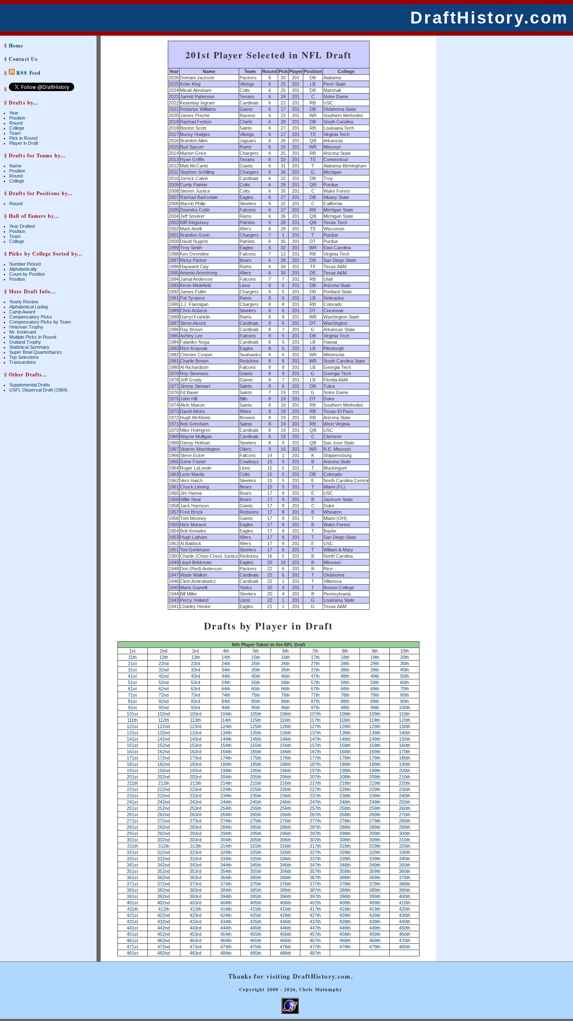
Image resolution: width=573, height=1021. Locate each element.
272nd (163, 820)
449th (374, 927)
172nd (163, 757)
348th (345, 864)
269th (374, 814)
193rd (195, 770)
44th (225, 676)
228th (345, 789)
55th (255, 682)
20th (404, 657)
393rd (195, 896)
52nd (164, 682)
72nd (164, 694)
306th (285, 839)
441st (132, 927)
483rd (195, 953)
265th (255, 814)
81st (132, 701)
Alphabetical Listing (28, 306)
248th (345, 801)
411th (132, 908)
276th (285, 820)
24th (225, 663)
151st (132, 745)
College (16, 128)
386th (285, 890)
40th (404, 669)
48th (345, 676)
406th (285, 902)
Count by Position (27, 274)
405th (255, 902)
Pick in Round (23, 138)
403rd (195, 902)
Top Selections (24, 357)
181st (132, 764)
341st (132, 864)
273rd (195, 820)
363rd (195, 877)
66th (285, 688)
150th (404, 739)
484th (226, 953)
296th (285, 833)
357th (315, 871)
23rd (195, 663)
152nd (163, 745)
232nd (163, 795)
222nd (163, 789)
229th (374, 789)
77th (315, 694)
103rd (195, 713)
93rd (195, 707)
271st (132, 820)
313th (195, 846)
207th (315, 776)
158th (345, 745)
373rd (195, 883)
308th (345, 839)
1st (132, 650)
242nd (163, 801)
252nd (163, 808)
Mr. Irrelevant (22, 331)
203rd (195, 776)
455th (255, 934)
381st (132, 890)
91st (132, 707)
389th (374, 890)
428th (345, 915)
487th (315, 953)
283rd (195, 827)
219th (374, 783)
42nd (164, 676)
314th (226, 846)
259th (374, 808)
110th (404, 713)
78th (345, 694)
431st (132, 921)
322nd (163, 852)
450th (404, 927)
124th (226, 726)
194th (226, 770)
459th (374, 934)
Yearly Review (23, 301)
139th (374, 732)
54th (225, 682)
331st (132, 858)
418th (345, 908)
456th (285, 934)
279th (374, 820)
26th (285, 663)
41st (132, 676)
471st (132, 946)
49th (374, 676)
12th (163, 657)
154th (226, 745)
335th (255, 858)
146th (285, 739)
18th (345, 657)
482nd (163, 953)
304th (226, 839)
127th (315, 726)
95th (255, 707)
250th (404, 801)
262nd (163, 814)
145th (255, 739)
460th (404, 934)
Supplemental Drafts (29, 384)
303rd (195, 839)
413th (195, 908)
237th (315, 795)
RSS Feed (28, 72)
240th (404, 795)
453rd (195, 934)
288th (345, 827)
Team (15, 133)
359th (374, 871)
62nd (164, 688)
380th (404, 883)
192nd (163, 770)
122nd (163, 726)
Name (15, 165)
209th (374, 776)
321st (132, 852)
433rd (195, 921)
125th (255, 726)
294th (226, 833)
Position (17, 117)
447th (315, 927)
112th (163, 720)
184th (226, 764)
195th (255, 770)
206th (285, 776)
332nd (163, 858)
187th (315, 764)
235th (255, 795)
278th (345, 820)
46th (285, 676)
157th (315, 745)
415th (255, 908)
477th (315, 946)
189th (374, 764)
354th (226, 871)
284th (226, 827)
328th (345, 852)
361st (132, 877)
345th (255, 864)
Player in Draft (23, 143)
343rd (195, 864)
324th (226, 852)
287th (315, 827)
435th (255, 921)
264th (226, 814)
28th (345, 663)
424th (226, 915)
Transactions (22, 362)
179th (374, 757)
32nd (164, 669)
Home (16, 45)
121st (132, 726)
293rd (195, 833)
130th (404, 726)
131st (132, 732)
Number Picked (25, 263)
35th (255, 669)
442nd (163, 927)
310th (404, 839)
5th (256, 650)
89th (374, 701)
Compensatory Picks (30, 316)
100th (404, 707)
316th (285, 846)
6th (285, 650)
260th (404, 808)
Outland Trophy (25, 342)
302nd (163, 839)
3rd (195, 650)
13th (195, 657)
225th (255, 789)
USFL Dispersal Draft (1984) (38, 389)
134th (226, 732)
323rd (195, 852)
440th (404, 921)
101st (132, 713)
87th (315, 701)
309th (374, 839)
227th (315, 789)
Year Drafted (22, 226)
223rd (195, 789)
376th (285, 883)
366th (285, 877)
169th (374, 751)
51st (132, 682)
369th (374, 877)
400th (404, 896)
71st (132, 694)
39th (374, 669)
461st (132, 940)
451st (132, 934)
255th (255, 808)
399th (374, 896)
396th (285, 896)
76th (285, 694)
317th (315, 846)
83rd (195, 701)
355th (255, 871)
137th (315, 732)
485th (255, 953)
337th (315, 858)
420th (404, 908)
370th (404, 877)
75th (255, 694)
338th (345, 858)
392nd (163, 896)
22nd (164, 663)
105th (255, 713)
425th (255, 915)
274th (226, 820)
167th (315, 751)
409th (374, 902)
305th (255, 839)
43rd (195, 676)
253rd (195, 808)
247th (315, 801)
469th (374, 940)
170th (404, 751)
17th (315, 657)
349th (374, 864)
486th (285, 953)
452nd (163, 934)
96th (285, 707)
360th (404, 871)
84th (225, 701)
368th (345, 877)
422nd (163, 915)
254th (226, 808)
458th (345, 934)
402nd (163, 902)
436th (285, 921)
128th (345, 726)
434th (226, 921)
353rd (195, 871)
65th (255, 688)
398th (345, 896)
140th (404, 732)
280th (404, 820)
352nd (163, 871)
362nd (163, 877)
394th (226, 896)
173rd (195, 757)
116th (285, 720)
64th (225, 688)
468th (345, 940)
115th (255, 720)
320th (404, 846)
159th (374, 745)
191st (132, 770)
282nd (163, 827)
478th (345, 946)
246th (285, 801)
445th (255, 927)
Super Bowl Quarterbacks (35, 352)
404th (226, 902)
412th (163, 908)
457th (315, 934)
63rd (195, 688)
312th (163, 846)
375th (255, 883)
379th (374, 883)
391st (132, 896)
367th (315, 877)
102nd (163, 713)
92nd (164, 707)
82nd (164, 701)
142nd (163, 739)
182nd (163, 764)
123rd (195, 726)
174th (226, 757)
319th (374, 846)
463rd (195, 940)
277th (315, 820)
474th (226, 946)
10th (404, 650)
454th (226, 934)
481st (132, 953)
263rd (195, 814)
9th (375, 650)
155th (255, 745)
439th (374, 921)
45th (255, 676)
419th (374, 908)
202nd (163, 776)
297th (315, 833)
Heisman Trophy (26, 326)
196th (285, 770)
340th (404, 858)
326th (285, 852)
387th (315, 890)
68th (345, 688)
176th (285, 757)
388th (345, 890)
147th (315, 739)
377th (315, 883)
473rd (195, 946)
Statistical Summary (29, 347)
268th (345, 814)
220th (404, 783)
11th (132, 657)
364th (226, 877)
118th (344, 720)
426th (285, 915)
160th (404, 745)
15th (255, 657)
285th (255, 827)
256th (285, 808)
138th (345, 732)
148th (345, 739)
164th (226, 751)
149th (374, 739)
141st (132, 739)
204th (226, 776)
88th (345, 701)
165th (255, 751)
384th (226, 890)
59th (374, 682)
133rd (195, 732)
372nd (163, 883)
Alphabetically (23, 269)
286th (285, 827)
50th (404, 676)
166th (285, 751)
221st (132, 789)
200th (404, 770)
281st (132, 827)
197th (315, 770)
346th (285, 864)
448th (345, 927)
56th (285, 682)
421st (132, 915)
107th (315, 713)
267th (315, 814)
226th (285, 789)
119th (374, 720)
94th (225, 707)
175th (255, 757)
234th (226, 795)
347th (315, 864)
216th (285, 783)
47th (315, 676)
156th (285, 745)
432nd (163, 921)
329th (374, 852)
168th (345, 751)
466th (285, 940)
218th (345, 783)
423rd (195, 915)
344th (226, 864)
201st (132, 776)
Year (13, 112)
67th (315, 688)
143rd (195, 739)
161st (132, 751)
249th (374, 801)
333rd (195, 858)
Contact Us (23, 59)
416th (285, 908)
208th (345, 776)
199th (374, 770)
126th (285, 726)
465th (255, 940)
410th (404, 902)
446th (285, 927)
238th (345, 795)
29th (374, 663)
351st (132, 871)
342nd (163, 864)
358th (345, 871)
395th (255, 896)
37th (315, 669)
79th (374, 694)
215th (255, 783)
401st (132, 902)
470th (404, 940)
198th (345, 770)
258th (345, 808)
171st (132, 757)
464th (226, 940)
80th (404, 694)
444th (226, 927)
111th (132, 720)
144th (226, 739)
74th (225, 694)
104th (226, 713)
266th (285, 814)
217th (315, 783)
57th (315, 682)
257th (315, 808)
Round (16, 122)
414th (226, 908)
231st (132, 795)
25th (255, 663)
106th (285, 713)
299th (374, 833)
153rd (195, 745)
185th (255, 764)
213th (195, 783)
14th (225, 657)
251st (132, 808)
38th (345, 669)
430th (404, 915)
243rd (195, 801)
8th (345, 650)
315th (255, 846)
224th (226, 789)
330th (404, 852)
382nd (163, 890)
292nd (163, 833)
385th (255, 890)
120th (404, 720)
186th (285, 764)
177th (315, 757)
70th (404, 688)
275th (255, 820)
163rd (195, 751)
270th (404, 814)
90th (404, 701)
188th (345, 764)
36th (285, 669)
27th (315, 663)
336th (285, 858)
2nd (163, 650)
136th (285, 732)
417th (315, 908)
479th (374, 946)
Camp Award (22, 311)
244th (226, 801)
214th (226, 783)
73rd (195, 694)
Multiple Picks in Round (32, 336)
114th (225, 720)
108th (345, 713)
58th (345, 682)
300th (404, 833)
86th (285, 701)
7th (315, 650)
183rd (195, 764)
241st (132, 801)
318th (345, 846)
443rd (195, 927)
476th (285, 946)
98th (345, 707)
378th (345, 883)
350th (404, 864)
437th (315, 921)
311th (132, 846)
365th (255, 877)
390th (404, 890)
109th (374, 713)
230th (404, 789)
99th (374, 707)
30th (404, 663)
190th (404, 764)
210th (404, 776)
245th (255, 801)
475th (255, 946)
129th (374, 726)
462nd (163, 940)
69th (374, 688)
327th (315, 852)
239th (374, 795)
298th (345, 833)
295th (255, 833)
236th (285, 795)
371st (132, 883)
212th (163, 783)
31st (132, 669)
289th (374, 827)
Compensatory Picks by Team (40, 321)
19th (374, 657)
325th (255, 852)
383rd (195, 890)
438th (345, 921)
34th (225, 669)
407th (315, 902)
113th (195, 720)
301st (132, 839)
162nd (163, 751)
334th (226, 858)
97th (315, 707)
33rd (195, 669)
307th (315, 839)
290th (404, 827)
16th (285, 657)
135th (255, 732)
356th (285, 871)
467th (315, 940)
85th (255, 701)
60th (404, 682)
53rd (195, 682)
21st (132, 663)
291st (132, 833)
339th (374, 858)
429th (374, 915)
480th (404, 946)
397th (315, 896)
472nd (163, 946)
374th (226, 883)
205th (255, 776)
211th (132, 783)
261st (132, 814)
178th (345, 757)
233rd (195, 795)
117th (315, 720)
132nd (163, 732)
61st (132, 688)
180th (404, 757)
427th (315, 915)
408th (345, 902)
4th (226, 650)
